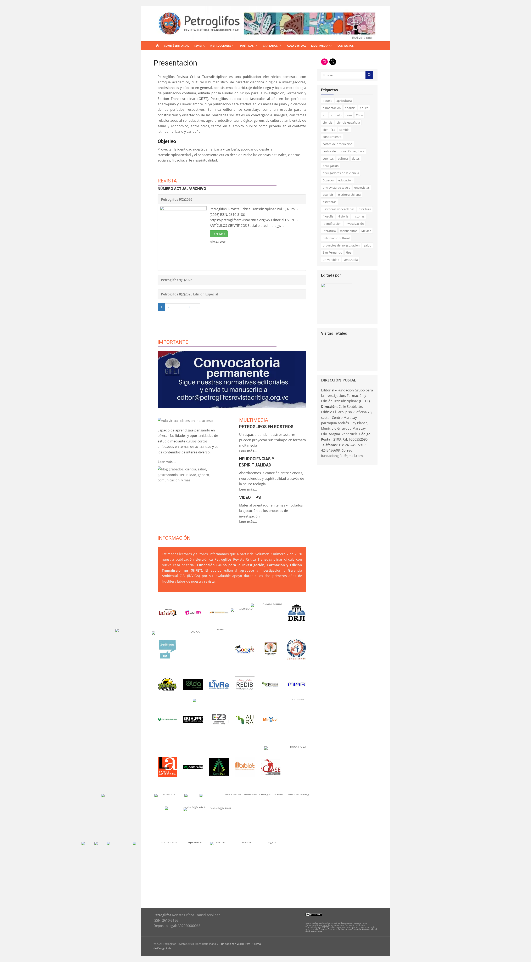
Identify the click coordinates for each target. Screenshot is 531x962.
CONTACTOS (345, 45)
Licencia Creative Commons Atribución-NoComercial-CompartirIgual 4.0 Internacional (341, 930)
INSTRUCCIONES (220, 45)
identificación (332, 224)
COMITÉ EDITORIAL (176, 45)
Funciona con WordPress (235, 944)
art (325, 115)
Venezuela (350, 260)
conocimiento (332, 137)
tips (348, 252)
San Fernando (332, 252)
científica (329, 130)
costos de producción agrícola (343, 151)
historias (359, 216)
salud (367, 245)
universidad (331, 260)
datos (356, 158)
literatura (329, 231)
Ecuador (328, 180)
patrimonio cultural (336, 238)
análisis (350, 108)
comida (344, 130)
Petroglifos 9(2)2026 (176, 199)
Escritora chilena (349, 195)
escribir (328, 195)
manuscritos (348, 231)
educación (345, 180)
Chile (359, 115)
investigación (355, 224)
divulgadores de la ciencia (341, 173)
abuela (327, 101)
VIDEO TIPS (250, 497)
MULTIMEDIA (319, 45)
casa (349, 115)
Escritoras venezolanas (338, 209)
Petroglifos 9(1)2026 (176, 280)
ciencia (327, 122)
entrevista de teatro (336, 187)
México (366, 231)
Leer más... (167, 461)
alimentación (332, 108)
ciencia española (348, 122)
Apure (364, 108)
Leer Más (218, 234)
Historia (343, 216)
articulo (336, 115)
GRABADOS (270, 45)
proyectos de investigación (341, 245)
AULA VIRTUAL (296, 45)
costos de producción (337, 144)
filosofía (328, 216)
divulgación (331, 166)
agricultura (344, 101)
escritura (365, 209)
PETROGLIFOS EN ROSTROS (266, 426)
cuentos (328, 158)
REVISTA (199, 45)
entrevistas (362, 187)
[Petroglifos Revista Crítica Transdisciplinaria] (157, 45)
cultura (343, 158)
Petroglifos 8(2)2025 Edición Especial (189, 294)
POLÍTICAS (247, 45)
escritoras (329, 202)
